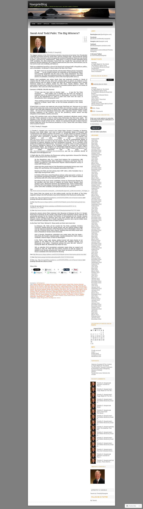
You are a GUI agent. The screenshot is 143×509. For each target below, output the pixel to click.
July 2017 (94, 274)
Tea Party (52, 294)
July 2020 (94, 233)
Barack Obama (34, 285)
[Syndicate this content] (92, 84)
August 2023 (95, 188)
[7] (40, 103)
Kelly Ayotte (33, 288)
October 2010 (95, 307)
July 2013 (94, 291)
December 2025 (96, 150)
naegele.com (103, 41)
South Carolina (78, 292)
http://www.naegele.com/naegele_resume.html (47, 139)
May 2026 (94, 143)
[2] (51, 62)
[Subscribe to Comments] (91, 111)
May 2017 (94, 277)
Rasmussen (49, 291)
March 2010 (95, 314)
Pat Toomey (52, 290)
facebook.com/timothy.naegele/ (100, 38)
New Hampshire (55, 289)
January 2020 (95, 242)
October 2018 (95, 261)
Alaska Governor (41, 284)
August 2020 (95, 232)
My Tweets (93, 500)
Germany (41, 286)
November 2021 (96, 218)
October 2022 (95, 202)
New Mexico (63, 289)
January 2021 (95, 229)
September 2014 (96, 288)
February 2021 (95, 227)
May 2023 (94, 192)
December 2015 (96, 281)
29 (101, 340)
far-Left (36, 286)
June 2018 (94, 266)
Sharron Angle (66, 292)
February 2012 (95, 298)
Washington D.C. (41, 296)
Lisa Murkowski (46, 288)
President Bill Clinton (80, 290)
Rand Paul (42, 291)
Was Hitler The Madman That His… (105, 428)
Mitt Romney (38, 289)
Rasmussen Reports (58, 291)
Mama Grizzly (62, 288)
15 (101, 336)
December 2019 (96, 243)
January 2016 (95, 280)
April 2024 (94, 176)
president (71, 290)
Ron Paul (82, 291)
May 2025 (94, 160)
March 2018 (95, 271)
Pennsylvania (58, 290)
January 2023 (95, 198)
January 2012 (95, 300)
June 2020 (94, 234)
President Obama (34, 291)
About (39, 23)
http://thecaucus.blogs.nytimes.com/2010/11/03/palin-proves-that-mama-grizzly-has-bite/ (57, 202)
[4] (78, 76)
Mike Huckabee (80, 288)
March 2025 (95, 163)
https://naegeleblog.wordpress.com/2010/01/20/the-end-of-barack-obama (60, 197)
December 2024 (96, 168)
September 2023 (96, 186)
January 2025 (95, 166)
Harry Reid (50, 286)
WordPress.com (96, 356)
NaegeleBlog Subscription (100, 114)
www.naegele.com (81, 138)
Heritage (94, 62)
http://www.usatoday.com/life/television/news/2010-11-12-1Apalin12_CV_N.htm (53, 206)
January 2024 (95, 181)
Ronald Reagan (34, 292)
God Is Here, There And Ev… (105, 461)
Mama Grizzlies (54, 288)
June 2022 (94, 208)
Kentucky (39, 288)
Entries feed (95, 353)
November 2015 (96, 282)
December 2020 (96, 230)
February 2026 (95, 147)
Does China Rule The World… (102, 412)
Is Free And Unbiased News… (105, 450)
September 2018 (96, 262)
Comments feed (96, 355)
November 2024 (96, 169)
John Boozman (83, 286)
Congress (63, 285)
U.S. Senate (39, 295)
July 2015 (94, 284)
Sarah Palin (42, 292)
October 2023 (95, 185)
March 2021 (95, 226)
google (38, 297)
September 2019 (96, 248)
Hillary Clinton (57, 286)
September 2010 (96, 309)
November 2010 (96, 306)
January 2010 (95, 317)
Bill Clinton (41, 285)
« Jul (91, 343)
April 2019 (94, 255)
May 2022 (94, 210)
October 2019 (95, 246)
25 (93, 340)
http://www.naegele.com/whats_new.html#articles (48, 151)
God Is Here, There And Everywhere (98, 100)
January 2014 (95, 290)
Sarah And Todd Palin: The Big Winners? (55, 33)
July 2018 (94, 265)
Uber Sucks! (95, 98)
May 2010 (94, 312)
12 (95, 336)
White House (49, 296)
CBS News (47, 285)
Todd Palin (33, 295)
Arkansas (81, 284)
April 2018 (94, 269)
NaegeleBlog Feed (100, 84)
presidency (65, 290)
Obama (43, 290)
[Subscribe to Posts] (91, 108)
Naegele (44, 289)
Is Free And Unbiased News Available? (97, 70)
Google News (44, 297)
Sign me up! (96, 128)
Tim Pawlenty (70, 294)
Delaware (69, 285)
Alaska (35, 284)
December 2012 (96, 294)
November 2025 (96, 152)
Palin (46, 290)
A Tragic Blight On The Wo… (105, 389)
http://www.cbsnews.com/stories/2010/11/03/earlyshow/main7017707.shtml (57, 210)
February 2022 (95, 214)
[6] (60, 86)
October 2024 (95, 170)
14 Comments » (41, 283)
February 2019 (95, 258)
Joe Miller (75, 286)
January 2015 (95, 287)
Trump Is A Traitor (96, 102)
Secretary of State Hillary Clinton (54, 292)
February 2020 (95, 240)
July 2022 (94, 207)
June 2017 (94, 275)
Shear (72, 292)
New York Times (71, 289)
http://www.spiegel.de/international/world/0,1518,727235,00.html (54, 257)
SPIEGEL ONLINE (35, 294)
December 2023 (96, 182)
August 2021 (95, 221)
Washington (33, 296)
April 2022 (94, 211)
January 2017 (95, 278)
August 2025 (95, 156)
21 (99, 338)
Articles (46, 23)
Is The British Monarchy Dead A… (105, 401)
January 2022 (95, 216)
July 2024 (94, 172)
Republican (67, 291)
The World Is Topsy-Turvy (99, 65)
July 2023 (94, 189)
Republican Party (74, 291)
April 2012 (94, 296)
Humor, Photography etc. (59, 23)
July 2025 (94, 157)
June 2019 (94, 252)
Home (33, 23)
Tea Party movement (60, 294)
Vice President (79, 295)
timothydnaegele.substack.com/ (100, 45)
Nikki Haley (37, 290)
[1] (60, 52)
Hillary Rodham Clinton (67, 286)
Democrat (74, 285)
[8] (81, 116)
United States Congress (57, 295)
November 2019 (96, 245)
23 (103, 338)
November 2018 (96, 259)
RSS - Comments (97, 111)
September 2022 (96, 204)
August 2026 (95, 138)
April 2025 (94, 162)
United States (46, 295)
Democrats (80, 285)
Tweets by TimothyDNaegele (99, 493)
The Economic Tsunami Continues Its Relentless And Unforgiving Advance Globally (101, 368)
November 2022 (96, 201)
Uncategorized (52, 297)
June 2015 (94, 285)
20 (97, 338)
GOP (45, 286)
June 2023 (94, 191)
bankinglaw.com (106, 34)
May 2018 (94, 268)
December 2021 (96, 217)
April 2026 (94, 144)
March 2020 (95, 239)
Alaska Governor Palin (52, 284)
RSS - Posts (96, 108)
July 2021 (94, 223)
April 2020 (94, 237)
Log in (93, 352)
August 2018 (95, 264)
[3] (57, 64)
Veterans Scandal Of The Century (101, 364)
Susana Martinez (44, 294)
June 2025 (94, 159)
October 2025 (95, 153)
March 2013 (95, 293)
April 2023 (94, 194)
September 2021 (96, 220)
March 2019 (95, 256)
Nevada (49, 289)
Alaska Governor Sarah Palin (65, 284)
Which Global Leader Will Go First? (102, 103)
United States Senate (69, 295)
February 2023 (95, 197)
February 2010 (95, 316)
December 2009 (96, 319)
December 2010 (96, 304)
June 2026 (94, 141)
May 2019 (94, 253)
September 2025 (96, 154)
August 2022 (95, 205)
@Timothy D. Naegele (99, 490)
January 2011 (95, 303)
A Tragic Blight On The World (100, 64)
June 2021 (94, 224)
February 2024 (95, 179)
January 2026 (95, 149)
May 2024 (94, 175)
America (76, 284)
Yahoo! (58, 297)
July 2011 (94, 301)
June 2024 (94, 173)
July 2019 (94, 250)
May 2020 (94, 236)
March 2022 (95, 213)
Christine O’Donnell (56, 285)
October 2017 (95, 272)
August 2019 (95, 249)
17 (91, 338)
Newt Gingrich (79, 289)
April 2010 (94, 313)
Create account (96, 350)
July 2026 (94, 140)
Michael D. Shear (70, 288)
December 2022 (96, 200)
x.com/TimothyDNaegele (98, 55)
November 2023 (96, 184)
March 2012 (95, 297)
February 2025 (95, 165)
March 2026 (95, 146)
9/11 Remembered (97, 105)
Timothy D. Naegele (54, 52)
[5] (42, 83)
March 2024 (95, 178)
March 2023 (95, 195)
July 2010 (94, 310)
